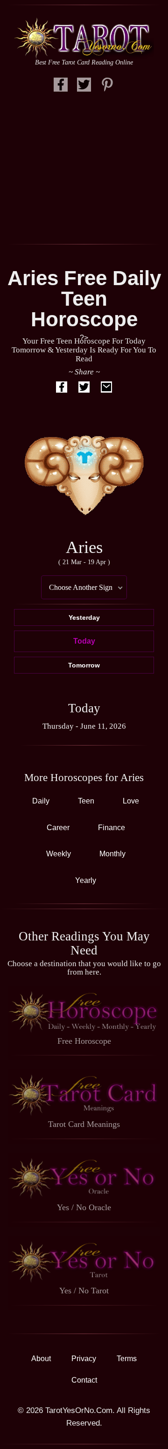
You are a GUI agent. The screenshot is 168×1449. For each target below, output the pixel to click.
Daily (40, 801)
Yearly (85, 880)
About (41, 1359)
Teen (86, 801)
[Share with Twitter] (84, 388)
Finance (111, 828)
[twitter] (84, 87)
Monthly (112, 854)
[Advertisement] (84, 169)
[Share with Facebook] (61, 388)
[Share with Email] (106, 388)
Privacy (83, 1359)
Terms (127, 1359)
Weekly (58, 854)
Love (131, 801)
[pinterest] (107, 87)
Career (58, 828)
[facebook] (61, 87)
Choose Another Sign (80, 587)
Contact (84, 1380)
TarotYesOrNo (84, 37)
